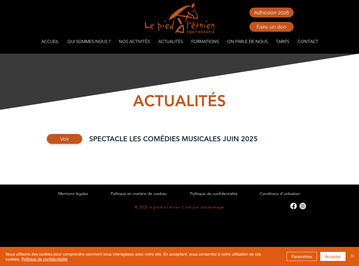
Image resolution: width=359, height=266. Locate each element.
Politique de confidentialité (214, 193)
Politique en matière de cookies (139, 193)
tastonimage (212, 207)
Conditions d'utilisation (280, 193)
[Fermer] (352, 256)
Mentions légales (73, 193)
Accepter (333, 256)
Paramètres (301, 256)
